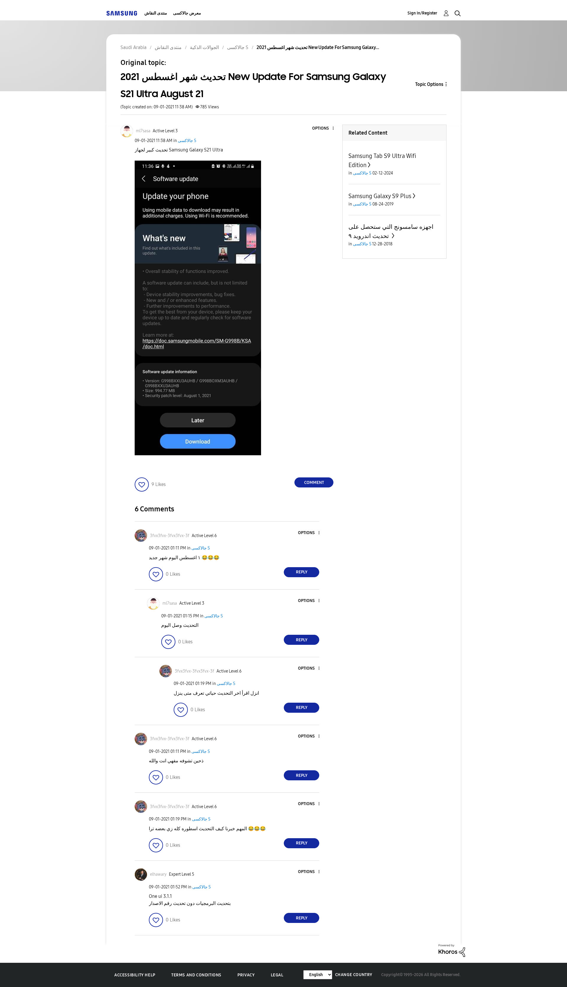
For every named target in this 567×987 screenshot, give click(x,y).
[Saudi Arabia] (121, 13)
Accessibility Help (134, 975)
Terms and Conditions (196, 975)
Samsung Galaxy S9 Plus (379, 196)
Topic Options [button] (429, 84)
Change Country (353, 974)
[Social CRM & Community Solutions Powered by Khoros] (452, 950)
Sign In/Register (422, 13)
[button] (323, 128)
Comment (314, 482)
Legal (277, 975)
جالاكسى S (187, 140)
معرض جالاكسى (187, 13)
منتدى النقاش (155, 13)
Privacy (246, 975)
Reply (301, 572)
